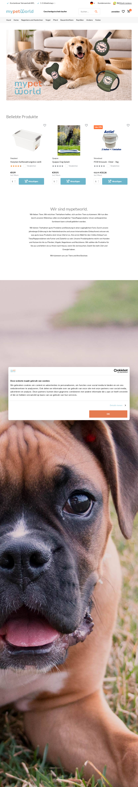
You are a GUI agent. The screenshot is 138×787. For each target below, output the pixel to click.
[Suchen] (96, 11)
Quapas (55, 158)
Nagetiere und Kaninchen (32, 20)
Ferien (98, 20)
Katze (16, 20)
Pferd (55, 20)
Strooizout (98, 158)
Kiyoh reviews (125, 3)
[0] (128, 11)
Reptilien (80, 20)
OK (108, 414)
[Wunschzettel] (123, 11)
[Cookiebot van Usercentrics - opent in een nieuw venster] (116, 371)
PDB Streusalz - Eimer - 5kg (106, 162)
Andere (89, 20)
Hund (8, 20)
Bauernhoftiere (67, 20)
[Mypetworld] (19, 11)
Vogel (48, 20)
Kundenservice (104, 3)
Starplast (14, 158)
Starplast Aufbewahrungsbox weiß (25, 162)
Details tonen (116, 405)
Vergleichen (31, 166)
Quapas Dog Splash (61, 162)
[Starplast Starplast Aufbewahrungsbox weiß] (27, 140)
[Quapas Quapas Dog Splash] (69, 140)
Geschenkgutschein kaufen (55, 11)
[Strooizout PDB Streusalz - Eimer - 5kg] (110, 140)
